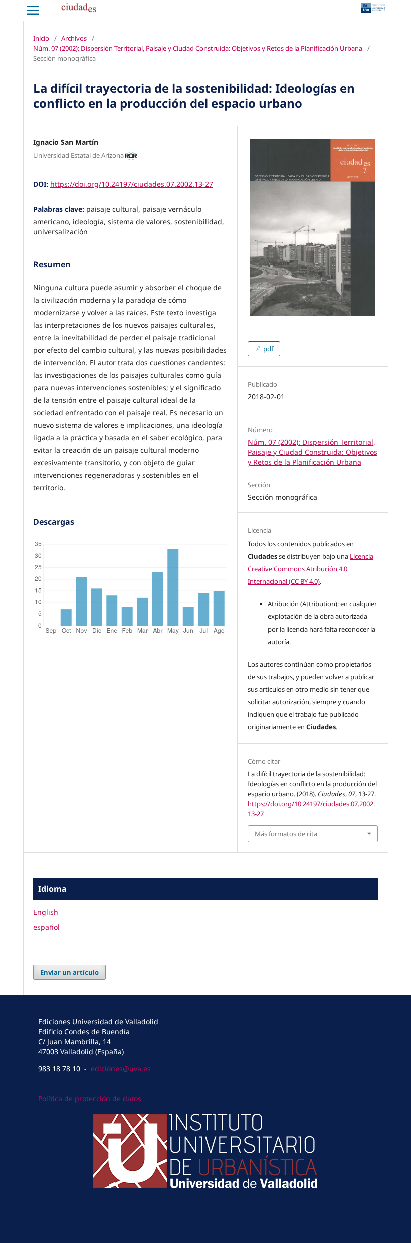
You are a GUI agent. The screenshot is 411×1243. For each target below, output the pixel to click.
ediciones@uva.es (121, 1068)
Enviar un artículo (69, 972)
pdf (267, 348)
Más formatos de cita (286, 833)
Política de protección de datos (89, 1098)
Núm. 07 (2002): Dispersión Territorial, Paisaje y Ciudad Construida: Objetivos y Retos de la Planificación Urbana (197, 48)
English (45, 912)
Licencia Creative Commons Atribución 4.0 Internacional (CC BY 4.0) (310, 569)
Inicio (41, 38)
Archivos (74, 38)
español (46, 927)
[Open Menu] (33, 10)
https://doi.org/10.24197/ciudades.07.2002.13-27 (131, 184)
